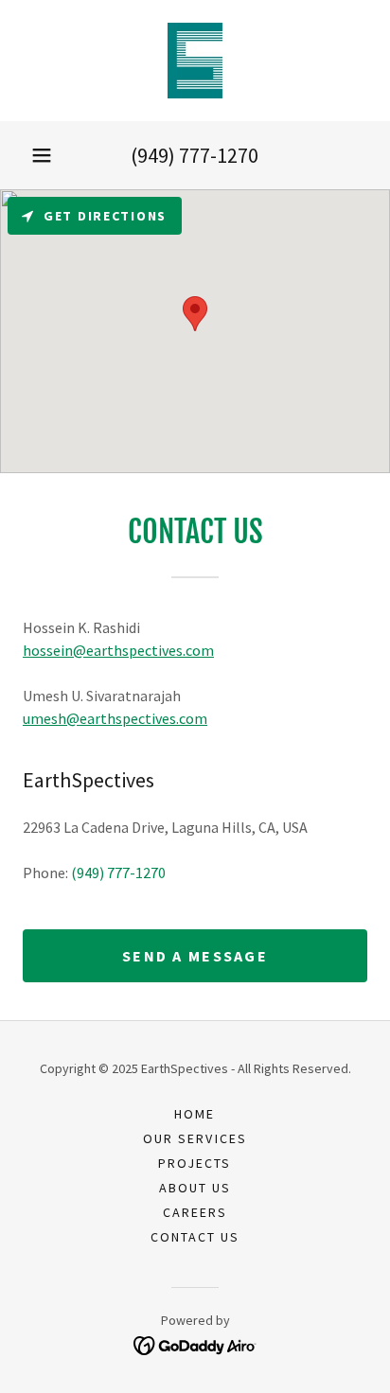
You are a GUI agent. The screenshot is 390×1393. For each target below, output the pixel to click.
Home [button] (194, 1113)
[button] (42, 155)
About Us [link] (195, 1187)
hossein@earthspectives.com (118, 650)
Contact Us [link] (195, 1236)
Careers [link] (195, 1212)
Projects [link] (194, 1163)
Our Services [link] (194, 1138)
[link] (195, 60)
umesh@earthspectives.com (115, 718)
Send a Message (195, 955)
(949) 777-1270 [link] (194, 155)
